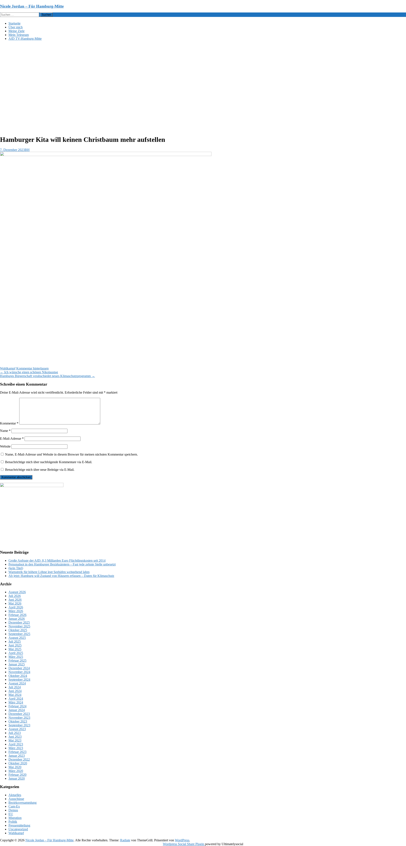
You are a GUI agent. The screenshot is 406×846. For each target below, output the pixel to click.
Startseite (14, 23)
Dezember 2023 (19, 714)
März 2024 (15, 702)
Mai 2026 (14, 603)
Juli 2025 (14, 641)
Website (5, 446)
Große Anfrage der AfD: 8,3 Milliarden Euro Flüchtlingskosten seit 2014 (57, 560)
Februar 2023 (17, 752)
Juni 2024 (15, 691)
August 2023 (17, 729)
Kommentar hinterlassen (32, 368)
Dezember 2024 (19, 668)
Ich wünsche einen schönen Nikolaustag (29, 372)
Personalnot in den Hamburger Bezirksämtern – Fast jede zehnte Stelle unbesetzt (62, 564)
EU (10, 814)
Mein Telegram (18, 35)
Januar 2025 (16, 664)
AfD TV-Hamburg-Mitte (25, 38)
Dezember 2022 (19, 759)
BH (27, 150)
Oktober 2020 (17, 763)
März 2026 (15, 611)
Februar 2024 (17, 706)
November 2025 (19, 626)
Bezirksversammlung (22, 802)
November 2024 (19, 672)
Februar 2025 (17, 660)
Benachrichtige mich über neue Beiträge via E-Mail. (39, 469)
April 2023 (15, 744)
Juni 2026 (15, 599)
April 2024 (15, 698)
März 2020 (15, 771)
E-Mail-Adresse (12, 438)
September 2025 (19, 634)
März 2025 (15, 656)
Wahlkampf (7, 368)
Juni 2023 (15, 736)
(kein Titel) (15, 568)
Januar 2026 (16, 618)
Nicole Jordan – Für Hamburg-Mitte (32, 6)
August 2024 (17, 683)
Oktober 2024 (17, 676)
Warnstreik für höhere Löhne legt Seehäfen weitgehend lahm (48, 572)
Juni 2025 (15, 645)
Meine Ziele (16, 31)
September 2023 (19, 725)
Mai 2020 (14, 767)
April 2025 (15, 653)
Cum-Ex (14, 806)
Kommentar (9, 423)
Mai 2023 (14, 740)
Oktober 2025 (17, 630)
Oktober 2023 (17, 721)
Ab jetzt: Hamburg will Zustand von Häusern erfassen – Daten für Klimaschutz (61, 576)
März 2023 (15, 748)
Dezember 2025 (19, 622)
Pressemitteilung (19, 825)
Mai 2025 (14, 649)
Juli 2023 (14, 733)
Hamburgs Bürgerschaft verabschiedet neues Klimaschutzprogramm (47, 376)
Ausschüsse (16, 799)
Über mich (15, 27)
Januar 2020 (16, 778)
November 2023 (19, 717)
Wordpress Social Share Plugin (184, 844)
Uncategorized (18, 829)
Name (5, 431)
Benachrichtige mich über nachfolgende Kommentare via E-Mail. (48, 462)
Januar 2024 (16, 710)
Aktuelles (14, 795)
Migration (15, 818)
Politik (12, 821)
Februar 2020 (17, 774)
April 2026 (15, 607)
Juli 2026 (14, 596)
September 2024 (19, 679)
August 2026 (17, 592)
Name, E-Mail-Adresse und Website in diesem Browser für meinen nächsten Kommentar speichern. (71, 454)
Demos (13, 810)
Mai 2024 (14, 695)
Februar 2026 (17, 615)
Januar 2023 (16, 755)
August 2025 (17, 637)
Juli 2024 (14, 687)
